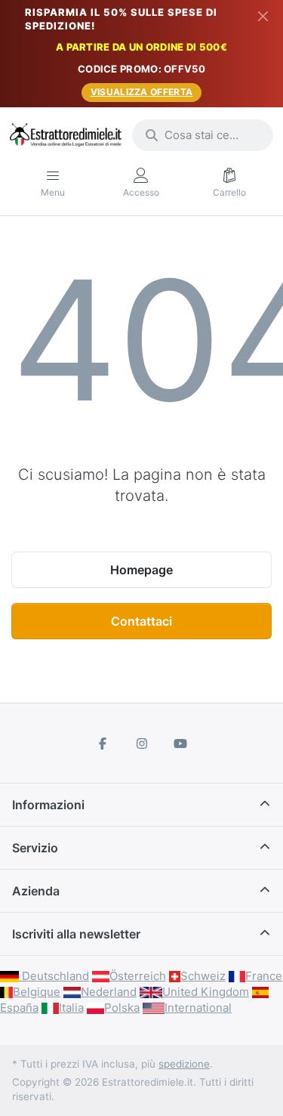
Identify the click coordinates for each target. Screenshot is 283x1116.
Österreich (137, 976)
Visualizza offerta (141, 91)
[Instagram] (141, 743)
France (263, 976)
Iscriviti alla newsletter (76, 933)
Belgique (36, 992)
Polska (122, 1007)
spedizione (184, 1064)
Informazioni (48, 804)
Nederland (109, 992)
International (198, 1007)
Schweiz (203, 976)
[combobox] (202, 135)
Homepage (141, 569)
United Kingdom (205, 992)
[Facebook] (102, 743)
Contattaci (141, 621)
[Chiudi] (263, 16)
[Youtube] (180, 743)
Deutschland (54, 976)
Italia (71, 1007)
